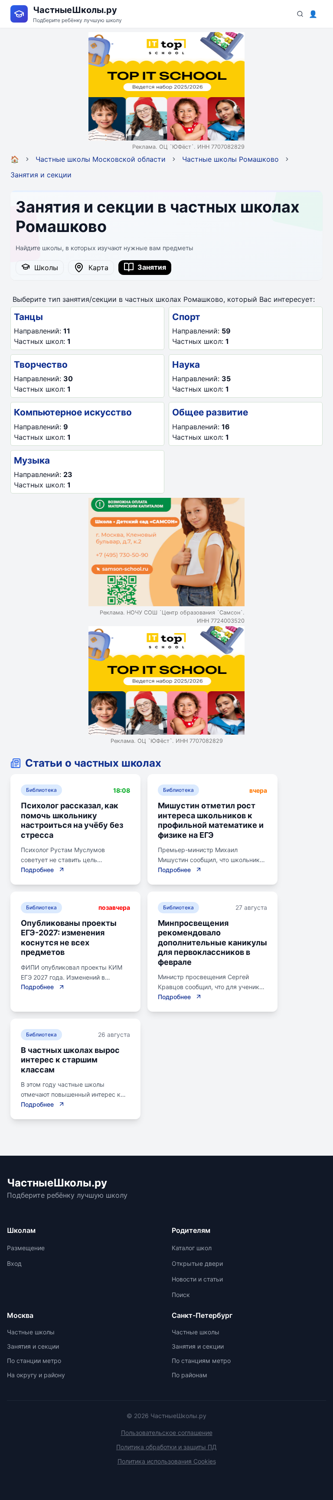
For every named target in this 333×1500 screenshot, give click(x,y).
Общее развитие (210, 412)
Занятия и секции (41, 174)
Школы (44, 267)
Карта (96, 267)
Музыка (32, 460)
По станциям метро (201, 1360)
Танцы (28, 316)
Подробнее (37, 869)
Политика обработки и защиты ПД (166, 1447)
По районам (189, 1375)
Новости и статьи (197, 1279)
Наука (186, 364)
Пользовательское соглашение (166, 1432)
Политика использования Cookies (167, 1461)
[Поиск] (300, 13)
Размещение (26, 1248)
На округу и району (36, 1375)
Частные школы (31, 1332)
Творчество (41, 364)
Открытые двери (197, 1263)
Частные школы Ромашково (230, 159)
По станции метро (34, 1360)
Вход (14, 1263)
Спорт (186, 316)
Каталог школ (192, 1248)
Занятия (150, 267)
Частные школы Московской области (101, 159)
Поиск (181, 1294)
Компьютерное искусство (73, 412)
